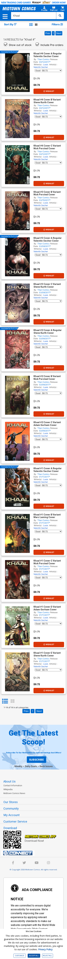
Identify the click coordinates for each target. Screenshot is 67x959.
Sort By (9, 24)
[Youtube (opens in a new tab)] (36, 863)
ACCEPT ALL (34, 956)
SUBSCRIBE (36, 759)
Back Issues (46, 766)
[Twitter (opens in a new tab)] (24, 863)
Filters (56, 24)
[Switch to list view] (31, 24)
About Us (9, 781)
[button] (44, 9)
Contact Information (12, 785)
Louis (45, 64)
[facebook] (13, 863)
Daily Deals (31, 766)
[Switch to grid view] (36, 24)
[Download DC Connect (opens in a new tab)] (35, 853)
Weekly (18, 766)
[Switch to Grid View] (12, 701)
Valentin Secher (41, 67)
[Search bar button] (60, 15)
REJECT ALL (47, 956)
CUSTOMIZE (19, 956)
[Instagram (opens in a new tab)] (48, 863)
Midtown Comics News (14, 793)
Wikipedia (8, 789)
